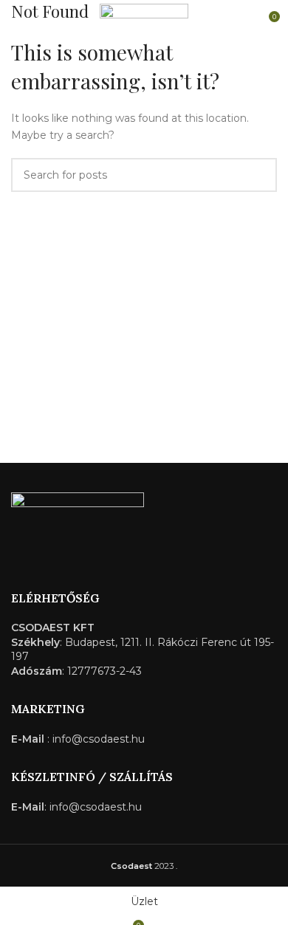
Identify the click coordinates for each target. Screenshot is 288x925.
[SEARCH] (260, 175)
